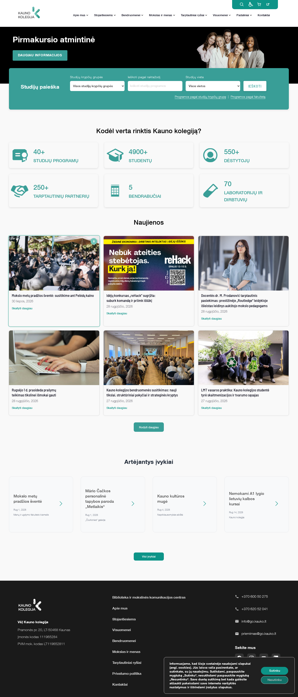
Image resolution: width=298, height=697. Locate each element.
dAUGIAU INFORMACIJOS (40, 55)
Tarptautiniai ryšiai (192, 15)
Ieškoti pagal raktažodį (144, 77)
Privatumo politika (126, 673)
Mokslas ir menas (160, 15)
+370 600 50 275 (254, 596)
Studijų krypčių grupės (86, 77)
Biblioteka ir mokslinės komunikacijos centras (148, 597)
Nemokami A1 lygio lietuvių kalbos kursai (246, 498)
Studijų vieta (195, 77)
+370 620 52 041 (254, 609)
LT (268, 4)
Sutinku (274, 671)
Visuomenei (220, 15)
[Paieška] (241, 4)
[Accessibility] (250, 4)
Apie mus (79, 15)
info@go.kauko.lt (253, 621)
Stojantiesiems (103, 15)
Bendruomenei (131, 15)
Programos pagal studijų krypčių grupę (200, 96)
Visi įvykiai (149, 556)
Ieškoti (255, 86)
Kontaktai (264, 15)
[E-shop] (259, 4)
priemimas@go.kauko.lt (258, 633)
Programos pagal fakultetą (248, 96)
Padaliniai (242, 15)
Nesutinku (274, 680)
